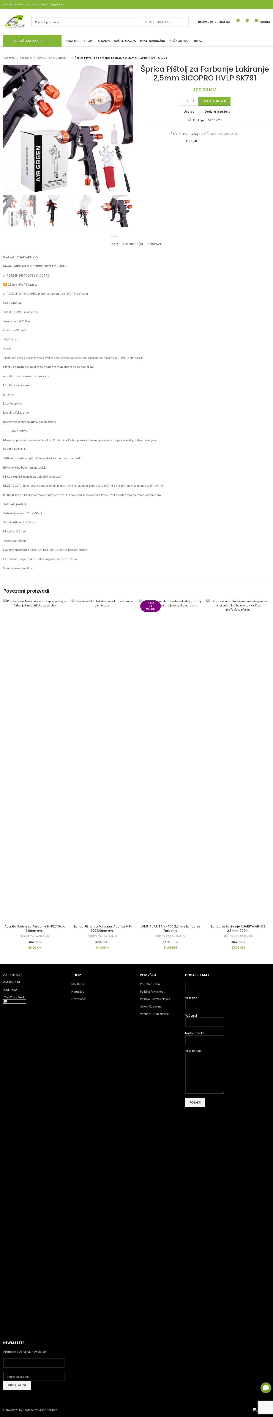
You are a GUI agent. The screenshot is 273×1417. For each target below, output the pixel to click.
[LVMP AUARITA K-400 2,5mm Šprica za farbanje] (170, 761)
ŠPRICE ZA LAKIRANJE (53, 58)
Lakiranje (26, 58)
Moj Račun (78, 984)
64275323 (214, 120)
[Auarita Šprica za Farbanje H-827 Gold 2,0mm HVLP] (35, 761)
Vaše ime (191, 998)
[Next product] (267, 57)
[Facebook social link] (245, 4)
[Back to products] (262, 57)
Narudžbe (77, 991)
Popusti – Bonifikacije (154, 1014)
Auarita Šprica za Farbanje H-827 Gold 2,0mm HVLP (35, 928)
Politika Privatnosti (152, 991)
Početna (9, 58)
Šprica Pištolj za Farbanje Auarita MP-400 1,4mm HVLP (103, 928)
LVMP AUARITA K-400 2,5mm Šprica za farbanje (170, 928)
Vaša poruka (193, 1050)
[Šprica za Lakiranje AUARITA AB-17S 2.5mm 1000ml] (238, 761)
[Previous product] (256, 57)
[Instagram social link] (256, 4)
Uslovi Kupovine (151, 1006)
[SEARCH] (184, 22)
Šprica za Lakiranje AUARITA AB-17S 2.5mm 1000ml (238, 928)
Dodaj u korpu (214, 101)
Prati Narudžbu (150, 984)
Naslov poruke (194, 1033)
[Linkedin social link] (215, 141)
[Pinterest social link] (267, 4)
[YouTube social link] (261, 4)
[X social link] (250, 4)
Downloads (79, 999)
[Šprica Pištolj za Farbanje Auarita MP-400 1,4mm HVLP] (102, 761)
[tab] (114, 242)
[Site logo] (15, 22)
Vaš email (191, 1015)
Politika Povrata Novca (155, 999)
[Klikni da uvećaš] (12, 186)
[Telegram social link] (221, 141)
